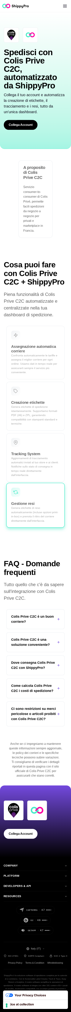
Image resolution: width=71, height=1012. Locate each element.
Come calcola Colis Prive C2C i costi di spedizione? (35, 688)
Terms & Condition (34, 963)
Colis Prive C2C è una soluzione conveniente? (35, 642)
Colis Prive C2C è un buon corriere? (35, 619)
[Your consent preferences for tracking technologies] (6, 1005)
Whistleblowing (55, 963)
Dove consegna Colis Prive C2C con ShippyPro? (35, 665)
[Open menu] (65, 6)
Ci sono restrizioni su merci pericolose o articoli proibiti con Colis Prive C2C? (35, 714)
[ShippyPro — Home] (15, 6)
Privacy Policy (15, 963)
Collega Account (21, 124)
